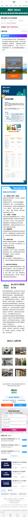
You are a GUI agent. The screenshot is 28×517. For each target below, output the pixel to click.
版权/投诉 (18, 500)
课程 (7, 5)
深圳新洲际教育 (5, 494)
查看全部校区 (14, 455)
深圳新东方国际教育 (23, 494)
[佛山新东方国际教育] (14, 2)
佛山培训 (9, 510)
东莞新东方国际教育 (14, 494)
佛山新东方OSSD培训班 (19, 462)
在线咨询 (20, 405)
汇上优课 (10, 500)
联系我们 (25, 5)
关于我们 (5, 498)
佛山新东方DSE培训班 (18, 471)
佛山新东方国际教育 (11, 23)
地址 (16, 5)
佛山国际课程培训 (16, 510)
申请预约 (14, 430)
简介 (11, 5)
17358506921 (7, 405)
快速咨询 (14, 76)
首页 (2, 5)
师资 (20, 5)
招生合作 (14, 500)
